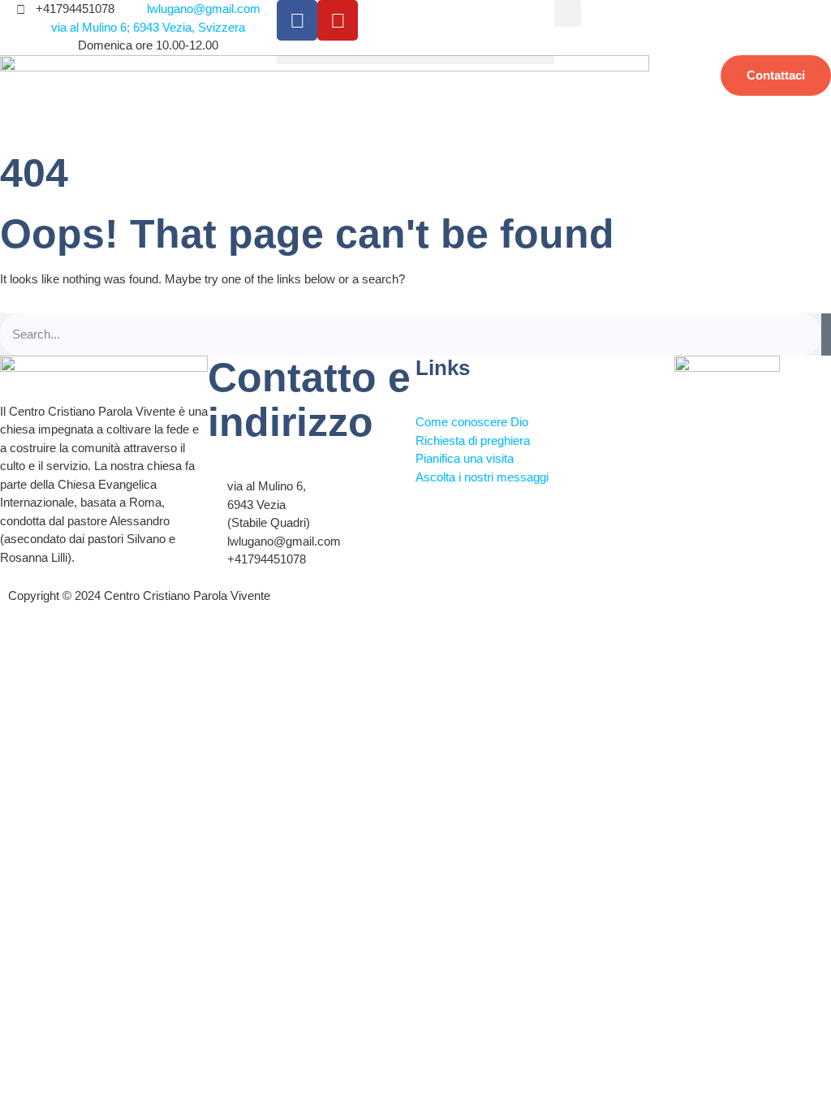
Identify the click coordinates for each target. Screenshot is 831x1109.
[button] (567, 13)
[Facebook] (297, 20)
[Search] (826, 334)
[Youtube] (337, 20)
